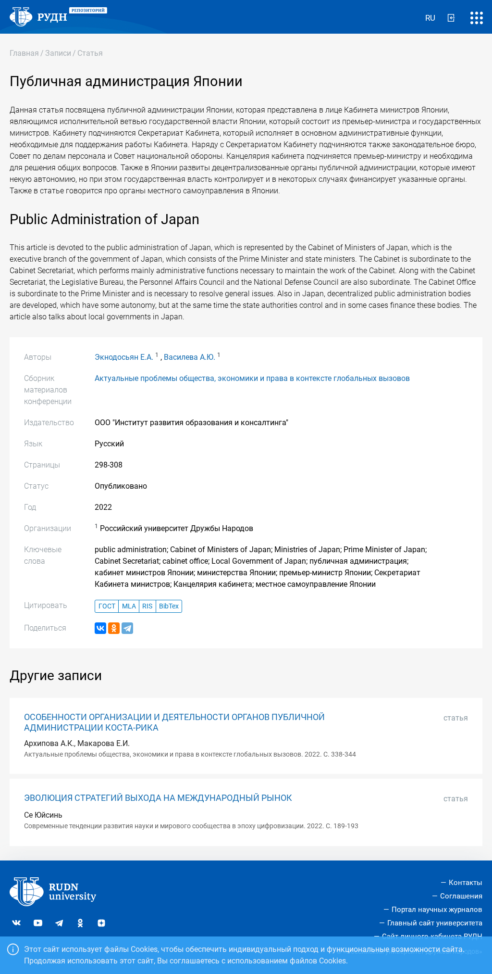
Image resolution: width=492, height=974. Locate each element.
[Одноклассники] (114, 628)
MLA (129, 606)
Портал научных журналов (437, 909)
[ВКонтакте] (100, 628)
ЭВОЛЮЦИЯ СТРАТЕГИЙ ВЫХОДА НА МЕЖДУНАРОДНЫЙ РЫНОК (158, 798)
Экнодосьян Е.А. (124, 357)
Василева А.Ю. (189, 357)
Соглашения (461, 896)
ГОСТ (106, 606)
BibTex (169, 606)
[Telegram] (127, 628)
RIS (147, 606)
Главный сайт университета (434, 923)
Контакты (465, 882)
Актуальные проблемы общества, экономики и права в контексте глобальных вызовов (252, 378)
